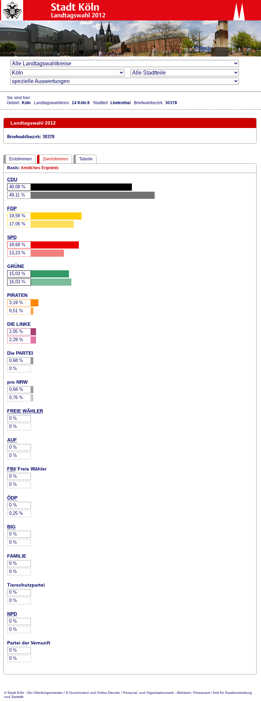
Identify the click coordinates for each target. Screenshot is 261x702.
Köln (26, 102)
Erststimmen (20, 159)
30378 (171, 102)
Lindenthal (120, 102)
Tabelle (86, 159)
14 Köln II (80, 102)
